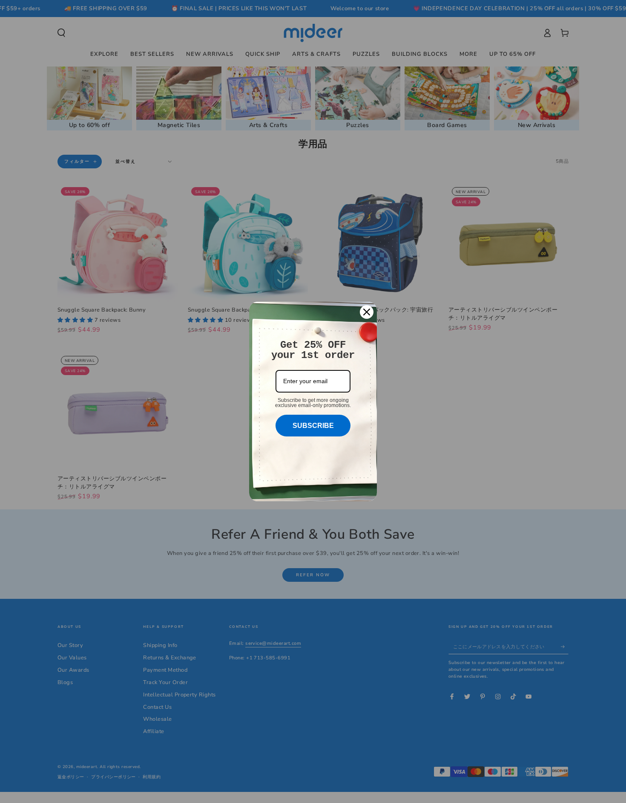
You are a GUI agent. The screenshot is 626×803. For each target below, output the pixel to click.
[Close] (366, 312)
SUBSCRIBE (313, 425)
